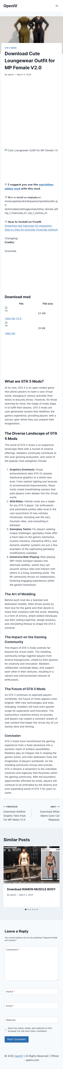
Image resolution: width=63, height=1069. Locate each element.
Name (10, 991)
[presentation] (31, 865)
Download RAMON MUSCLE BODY (31, 889)
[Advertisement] (31, 112)
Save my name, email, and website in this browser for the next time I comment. (30, 1029)
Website (11, 1020)
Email (10, 1005)
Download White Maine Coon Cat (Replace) (49, 813)
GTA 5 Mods (11, 48)
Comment (12, 949)
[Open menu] (56, 6)
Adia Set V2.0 (13, 318)
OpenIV (18, 1056)
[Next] (54, 876)
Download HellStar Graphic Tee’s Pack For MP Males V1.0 (15, 813)
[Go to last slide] (8, 876)
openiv (11, 74)
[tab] (25, 909)
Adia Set (10, 333)
